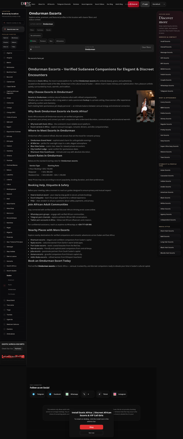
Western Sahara (13, 324)
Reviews (76, 4)
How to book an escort (40, 195)
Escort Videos (99, 4)
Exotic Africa (43, 81)
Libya (9, 184)
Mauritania (11, 204)
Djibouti (10, 122)
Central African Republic (13, 92)
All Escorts (50, 4)
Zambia (9, 329)
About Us (41, 4)
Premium (43, 41)
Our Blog (110, 4)
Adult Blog (119, 4)
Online (34, 41)
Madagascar (11, 189)
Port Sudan (11, 294)
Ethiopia (10, 141)
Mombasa (15, 38)
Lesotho (10, 175)
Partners (18, 349)
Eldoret (5, 47)
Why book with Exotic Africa (42, 124)
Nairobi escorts (37, 248)
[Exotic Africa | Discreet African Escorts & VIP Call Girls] (26, 4)
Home (34, 4)
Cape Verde (11, 86)
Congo (9, 108)
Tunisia (9, 315)
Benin (9, 62)
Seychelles (11, 251)
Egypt (9, 127)
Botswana (10, 67)
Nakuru (14, 42)
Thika (13, 47)
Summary (40, 30)
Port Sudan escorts (38, 245)
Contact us (129, 4)
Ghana (9, 156)
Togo (9, 310)
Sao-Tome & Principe (15, 242)
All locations (60, 41)
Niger (9, 228)
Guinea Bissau (12, 165)
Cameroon (11, 82)
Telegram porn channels (40, 217)
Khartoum (11, 280)
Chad (9, 98)
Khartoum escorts (38, 240)
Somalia (10, 261)
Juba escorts (35, 251)
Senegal (10, 247)
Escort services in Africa (40, 127)
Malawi (9, 194)
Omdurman (12, 289)
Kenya (9, 170)
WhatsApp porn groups (40, 214)
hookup (86, 100)
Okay (91, 427)
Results (48, 30)
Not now (91, 433)
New (51, 41)
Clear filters (146, 47)
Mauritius (10, 208)
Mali (8, 199)
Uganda (10, 319)
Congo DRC (11, 112)
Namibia (10, 223)
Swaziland (11, 300)
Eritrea (9, 136)
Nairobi (5, 38)
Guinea (9, 160)
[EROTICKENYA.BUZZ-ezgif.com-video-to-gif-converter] (13, 357)
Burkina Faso (11, 72)
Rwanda (10, 237)
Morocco (10, 213)
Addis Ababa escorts (39, 257)
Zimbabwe (11, 334)
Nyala (10, 284)
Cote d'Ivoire (12, 117)
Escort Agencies (87, 4)
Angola (9, 58)
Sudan (9, 275)
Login (146, 4)
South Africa (11, 266)
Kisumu (5, 42)
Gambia (10, 151)
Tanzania (10, 305)
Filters (32, 30)
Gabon (9, 146)
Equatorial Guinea (14, 132)
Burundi (10, 77)
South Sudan (12, 271)
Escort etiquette (37, 198)
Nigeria (9, 232)
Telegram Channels (64, 4)
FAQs (33, 201)
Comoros (10, 103)
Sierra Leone (11, 256)
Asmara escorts (37, 254)
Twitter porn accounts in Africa (43, 220)
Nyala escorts (36, 243)
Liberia (9, 180)
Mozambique (12, 218)
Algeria (9, 53)
